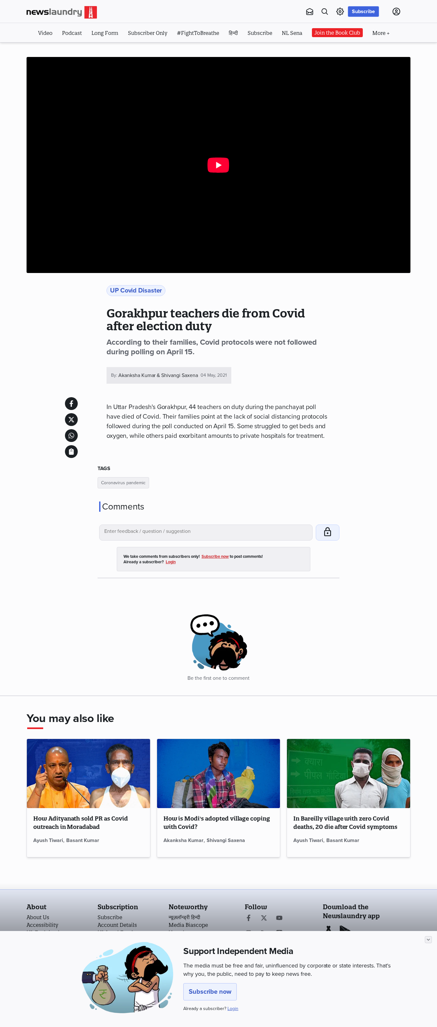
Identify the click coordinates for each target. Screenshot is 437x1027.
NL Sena (292, 33)
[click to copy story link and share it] (71, 451)
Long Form (104, 33)
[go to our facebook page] (248, 918)
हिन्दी (233, 33)
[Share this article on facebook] (71, 403)
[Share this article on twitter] (71, 419)
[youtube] (279, 918)
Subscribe (363, 11)
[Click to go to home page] (62, 12)
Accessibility (42, 925)
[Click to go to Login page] (396, 11)
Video (45, 33)
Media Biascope (188, 925)
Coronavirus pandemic (123, 482)
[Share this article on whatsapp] (71, 435)
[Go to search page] (324, 11)
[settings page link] (340, 11)
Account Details (117, 925)
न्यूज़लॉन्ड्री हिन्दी (184, 917)
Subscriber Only (147, 33)
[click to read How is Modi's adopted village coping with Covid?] (218, 773)
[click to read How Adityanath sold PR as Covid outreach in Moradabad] (88, 773)
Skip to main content (58, 50)
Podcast (72, 33)
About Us (38, 917)
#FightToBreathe (198, 33)
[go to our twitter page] (264, 918)
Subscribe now (210, 992)
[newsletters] (309, 11)
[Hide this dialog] (428, 939)
